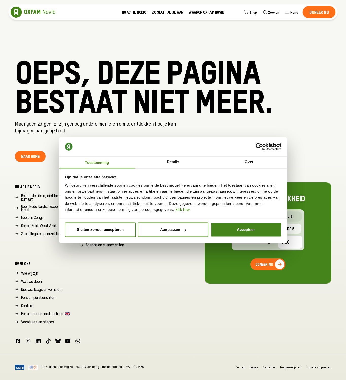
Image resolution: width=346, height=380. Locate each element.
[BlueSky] (58, 341)
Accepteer (246, 230)
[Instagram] (28, 341)
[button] (319, 12)
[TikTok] (48, 341)
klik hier (182, 209)
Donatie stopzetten (318, 367)
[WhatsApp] (78, 341)
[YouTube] (68, 341)
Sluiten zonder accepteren (100, 230)
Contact (240, 367)
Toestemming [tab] (97, 162)
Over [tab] (249, 161)
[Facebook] (18, 341)
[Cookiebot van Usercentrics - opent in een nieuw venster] (259, 146)
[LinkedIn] (38, 341)
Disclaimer (269, 367)
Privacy (253, 367)
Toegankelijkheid (291, 367)
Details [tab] (173, 161)
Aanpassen (170, 230)
